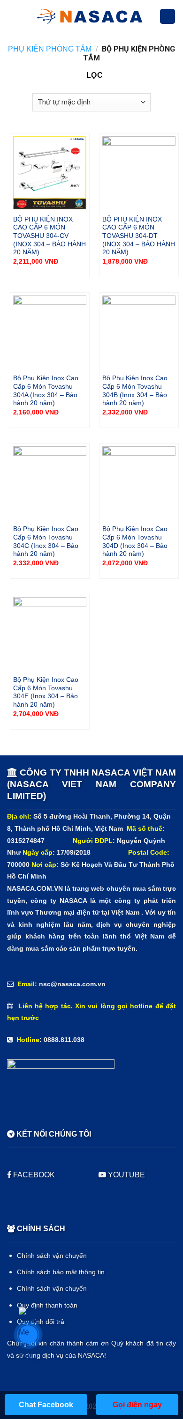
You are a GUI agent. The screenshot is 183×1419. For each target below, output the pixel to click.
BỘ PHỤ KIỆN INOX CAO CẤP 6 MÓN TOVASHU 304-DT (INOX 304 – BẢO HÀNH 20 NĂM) (138, 236)
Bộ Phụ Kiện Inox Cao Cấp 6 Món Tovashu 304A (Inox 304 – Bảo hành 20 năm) (45, 390)
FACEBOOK (34, 1175)
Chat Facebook (46, 1405)
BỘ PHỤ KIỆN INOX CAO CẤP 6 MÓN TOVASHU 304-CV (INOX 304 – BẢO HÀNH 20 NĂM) (49, 236)
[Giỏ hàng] (167, 16)
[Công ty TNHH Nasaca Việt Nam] (89, 16)
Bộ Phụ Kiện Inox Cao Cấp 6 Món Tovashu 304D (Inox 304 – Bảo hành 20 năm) (135, 541)
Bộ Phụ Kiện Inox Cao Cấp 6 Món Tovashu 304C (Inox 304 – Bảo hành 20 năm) (45, 541)
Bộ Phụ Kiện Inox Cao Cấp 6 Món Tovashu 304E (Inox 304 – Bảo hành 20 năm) (45, 692)
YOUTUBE (125, 1175)
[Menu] (13, 16)
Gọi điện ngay (137, 1405)
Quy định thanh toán (47, 1305)
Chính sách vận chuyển (52, 1255)
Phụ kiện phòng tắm (50, 49)
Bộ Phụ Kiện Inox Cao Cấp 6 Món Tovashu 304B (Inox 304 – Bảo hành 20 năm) (135, 390)
